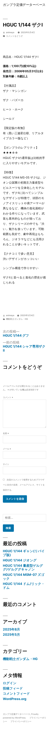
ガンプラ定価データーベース (24, 5)
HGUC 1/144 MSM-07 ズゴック (23, 576)
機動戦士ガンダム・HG (17, 319)
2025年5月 (11, 634)
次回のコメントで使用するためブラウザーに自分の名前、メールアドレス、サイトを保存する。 (24, 485)
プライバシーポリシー (20, 721)
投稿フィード (13, 688)
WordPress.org (14, 699)
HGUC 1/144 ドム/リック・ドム (24, 586)
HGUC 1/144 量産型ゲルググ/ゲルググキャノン (23, 567)
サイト (6, 464)
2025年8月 (11, 629)
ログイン (9, 683)
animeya (10, 32)
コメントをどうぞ (14, 36)
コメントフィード (16, 693)
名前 (6, 433)
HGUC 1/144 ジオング (20, 560)
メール (7, 449)
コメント (8, 397)
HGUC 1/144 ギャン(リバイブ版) (24, 553)
